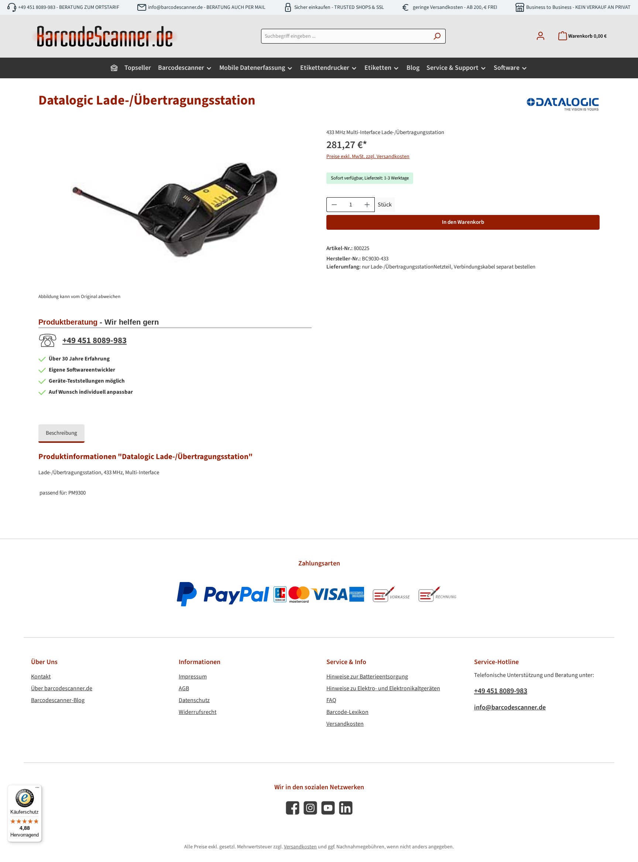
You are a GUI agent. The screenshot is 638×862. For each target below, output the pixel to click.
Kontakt (41, 677)
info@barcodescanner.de (510, 707)
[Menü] (37, 789)
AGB (184, 688)
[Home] (114, 68)
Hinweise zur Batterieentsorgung (367, 677)
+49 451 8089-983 (94, 340)
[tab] (61, 433)
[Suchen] (437, 36)
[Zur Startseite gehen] (105, 36)
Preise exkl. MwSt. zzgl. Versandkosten (367, 156)
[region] (175, 208)
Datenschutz (194, 700)
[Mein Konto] (540, 36)
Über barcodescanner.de (61, 688)
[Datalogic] (563, 103)
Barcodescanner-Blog (58, 700)
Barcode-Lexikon (347, 712)
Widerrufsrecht (197, 712)
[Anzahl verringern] (334, 204)
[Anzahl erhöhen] (367, 204)
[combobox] (345, 36)
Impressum (193, 677)
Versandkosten (345, 724)
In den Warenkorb (463, 222)
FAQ (331, 700)
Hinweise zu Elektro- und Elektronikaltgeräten (383, 688)
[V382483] (175, 208)
